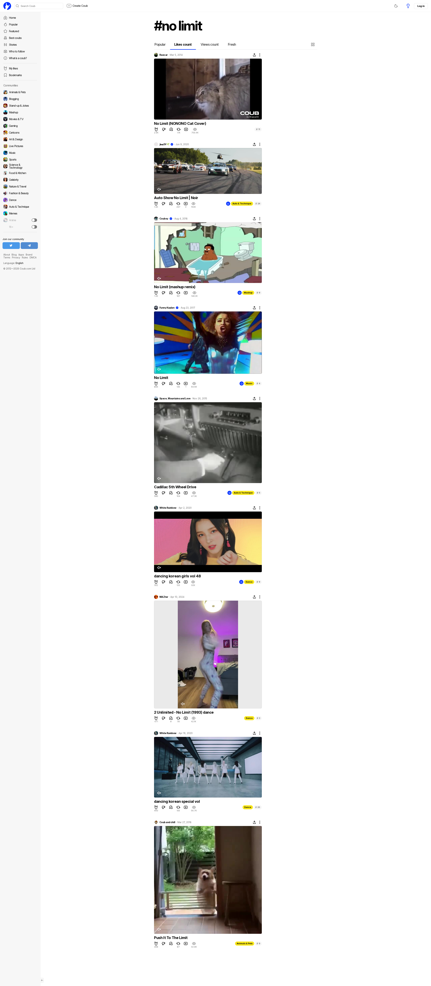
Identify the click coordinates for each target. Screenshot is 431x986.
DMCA (33, 257)
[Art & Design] (20, 139)
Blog (14, 254)
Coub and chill (167, 822)
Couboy (163, 218)
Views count (210, 44)
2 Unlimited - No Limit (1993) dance (184, 712)
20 (257, 807)
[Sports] (20, 159)
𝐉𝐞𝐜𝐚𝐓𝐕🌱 (164, 144)
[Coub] (7, 6)
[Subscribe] (34, 220)
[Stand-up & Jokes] (20, 105)
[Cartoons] (20, 132)
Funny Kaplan (166, 308)
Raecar (163, 55)
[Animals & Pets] (20, 92)
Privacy (16, 257)
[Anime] (20, 220)
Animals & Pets (245, 943)
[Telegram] (29, 245)
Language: (13, 263)
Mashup (248, 292)
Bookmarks (15, 75)
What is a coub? (18, 58)
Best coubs (15, 38)
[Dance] (20, 200)
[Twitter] (11, 245)
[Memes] (20, 213)
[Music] (20, 152)
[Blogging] (20, 99)
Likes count (183, 44)
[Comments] (171, 129)
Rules (25, 257)
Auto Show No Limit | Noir (176, 198)
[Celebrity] (20, 179)
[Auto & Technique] (20, 206)
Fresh (232, 44)
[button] (313, 44)
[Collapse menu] (42, 980)
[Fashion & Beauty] (20, 193)
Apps (21, 254)
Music (249, 383)
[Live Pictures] (20, 146)
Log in (420, 6)
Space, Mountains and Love (174, 398)
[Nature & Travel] (20, 186)
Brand (29, 254)
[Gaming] (20, 125)
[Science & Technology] (20, 166)
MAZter (163, 597)
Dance (249, 582)
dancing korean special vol (177, 801)
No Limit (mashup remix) (174, 287)
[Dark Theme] (396, 6)
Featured (14, 31)
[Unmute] (159, 189)
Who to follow (17, 51)
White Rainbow (167, 508)
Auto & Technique (242, 203)
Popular (13, 24)
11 (258, 129)
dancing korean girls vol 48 (177, 576)
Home (12, 17)
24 (257, 203)
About (6, 254)
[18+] (34, 227)
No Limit (161, 377)
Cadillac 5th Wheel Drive (175, 487)
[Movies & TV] (20, 119)
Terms (6, 257)
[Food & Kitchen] (20, 173)
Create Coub (80, 5)
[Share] (254, 55)
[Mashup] (20, 112)
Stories (13, 44)
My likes (13, 68)
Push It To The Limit (171, 937)
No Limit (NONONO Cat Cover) (180, 123)
